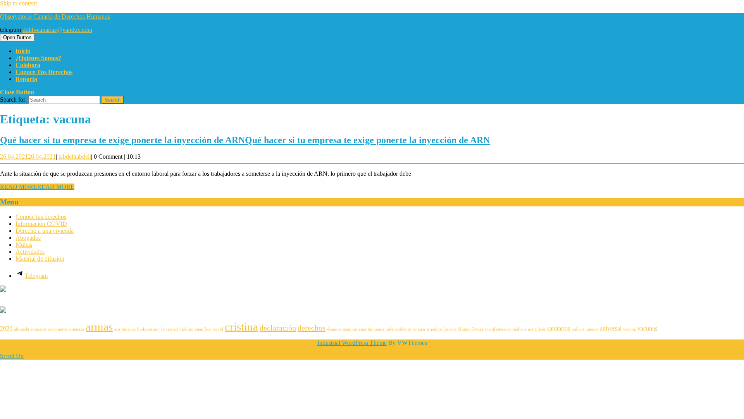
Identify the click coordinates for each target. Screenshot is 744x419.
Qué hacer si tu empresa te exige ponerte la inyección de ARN (245, 140)
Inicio (23, 51)
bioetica (129, 329)
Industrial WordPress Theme (352, 342)
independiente (398, 329)
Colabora (28, 65)
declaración (278, 328)
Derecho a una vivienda (45, 230)
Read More (37, 187)
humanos (376, 329)
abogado (38, 329)
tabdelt (75, 156)
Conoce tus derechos (44, 72)
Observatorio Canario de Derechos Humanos (55, 16)
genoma (350, 329)
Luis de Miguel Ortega (463, 329)
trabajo (578, 329)
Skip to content (18, 3)
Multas (24, 244)
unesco (592, 329)
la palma (434, 329)
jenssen (418, 329)
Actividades (30, 251)
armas (99, 326)
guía (362, 329)
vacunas (647, 328)
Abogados (28, 237)
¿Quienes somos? (38, 58)
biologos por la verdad (157, 329)
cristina (241, 326)
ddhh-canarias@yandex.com (57, 29)
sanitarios (558, 328)
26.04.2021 (28, 156)
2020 (6, 328)
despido (334, 329)
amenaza (76, 329)
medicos (519, 329)
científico (203, 329)
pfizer (540, 329)
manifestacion (497, 329)
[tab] (17, 37)
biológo (186, 329)
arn (117, 329)
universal (610, 328)
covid (218, 329)
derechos (312, 328)
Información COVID (41, 223)
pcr (531, 329)
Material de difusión (40, 258)
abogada (21, 329)
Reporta (26, 79)
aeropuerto (57, 329)
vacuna (629, 329)
